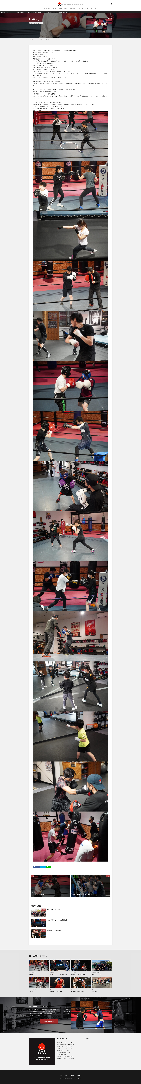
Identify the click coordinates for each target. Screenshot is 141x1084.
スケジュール (85, 8)
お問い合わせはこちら (49, 1021)
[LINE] (48, 867)
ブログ (79, 8)
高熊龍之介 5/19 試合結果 (78, 974)
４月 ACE (31, 991)
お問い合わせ (93, 8)
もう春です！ (48, 39)
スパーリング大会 (96, 974)
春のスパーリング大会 (53, 909)
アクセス (59, 1075)
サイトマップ (80, 1075)
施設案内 (66, 8)
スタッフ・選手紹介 (52, 8)
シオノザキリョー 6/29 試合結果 (57, 920)
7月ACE (31, 974)
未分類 (40, 23)
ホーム (45, 8)
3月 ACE (94, 991)
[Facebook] (36, 867)
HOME (31, 39)
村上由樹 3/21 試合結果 (54, 930)
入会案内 (61, 8)
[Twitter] (43, 867)
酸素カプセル (73, 8)
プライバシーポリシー (69, 1075)
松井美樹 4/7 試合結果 (56, 991)
